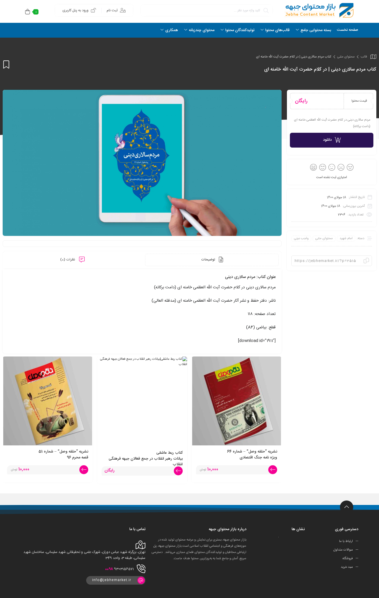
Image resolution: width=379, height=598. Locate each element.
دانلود (327, 140)
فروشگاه (348, 558)
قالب (364, 57)
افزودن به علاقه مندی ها (6, 64)
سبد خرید (347, 567)
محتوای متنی (346, 57)
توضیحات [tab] (208, 260)
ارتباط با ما (346, 541)
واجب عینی (301, 238)
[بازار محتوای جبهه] (318, 10)
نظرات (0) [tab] (68, 260)
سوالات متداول (343, 550)
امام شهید (346, 238)
